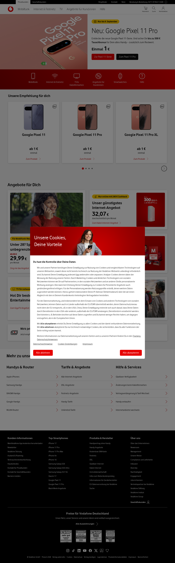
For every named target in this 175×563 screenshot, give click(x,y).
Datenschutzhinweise (43, 344)
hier (77, 274)
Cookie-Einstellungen (67, 344)
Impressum (88, 344)
